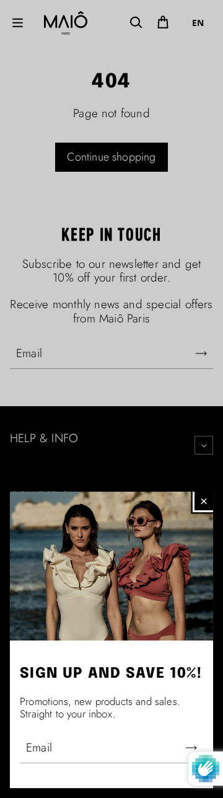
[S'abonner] (191, 747)
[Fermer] (204, 501)
